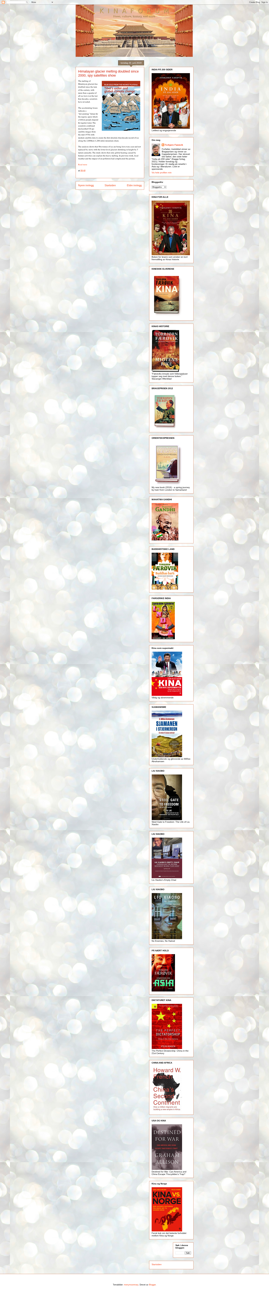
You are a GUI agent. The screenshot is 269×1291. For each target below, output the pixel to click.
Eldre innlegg (134, 185)
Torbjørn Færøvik (174, 145)
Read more (82, 164)
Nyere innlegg (86, 185)
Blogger (152, 1285)
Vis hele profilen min (162, 172)
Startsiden (110, 185)
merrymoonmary (131, 1285)
